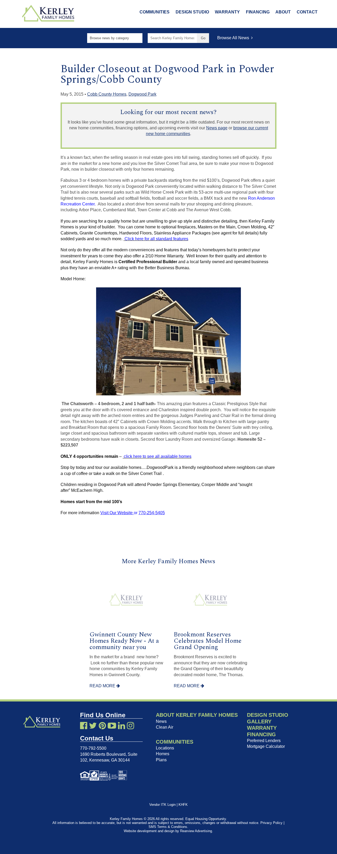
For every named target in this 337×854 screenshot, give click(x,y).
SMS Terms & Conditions (167, 827)
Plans (161, 760)
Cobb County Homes (106, 94)
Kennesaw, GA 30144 (109, 760)
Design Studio (192, 12)
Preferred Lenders (264, 740)
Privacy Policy (271, 823)
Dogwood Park (142, 94)
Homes (162, 754)
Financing (258, 12)
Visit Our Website (117, 513)
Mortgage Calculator (266, 746)
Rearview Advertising (196, 831)
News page (216, 128)
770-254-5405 (151, 513)
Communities (155, 12)
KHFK (183, 805)
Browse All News (234, 38)
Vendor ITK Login (162, 805)
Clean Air (164, 727)
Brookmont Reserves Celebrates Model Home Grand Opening (207, 641)
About (283, 12)
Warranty (227, 12)
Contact (307, 12)
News (161, 721)
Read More (103, 686)
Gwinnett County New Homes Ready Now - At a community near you (124, 641)
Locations (165, 748)
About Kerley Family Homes (197, 715)
